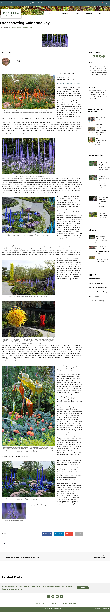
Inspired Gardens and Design (98, 292)
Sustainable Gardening (96, 301)
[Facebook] (94, 56)
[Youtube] (100, 56)
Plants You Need (94, 278)
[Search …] (107, 3)
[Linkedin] (103, 56)
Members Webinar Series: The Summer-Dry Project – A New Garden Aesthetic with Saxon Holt (104, 183)
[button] (53, 13)
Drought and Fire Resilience (98, 287)
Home (2, 27)
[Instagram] (97, 56)
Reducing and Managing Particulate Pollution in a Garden (103, 201)
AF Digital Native (105, 608)
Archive (7, 27)
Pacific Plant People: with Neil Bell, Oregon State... (102, 259)
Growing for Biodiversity (97, 283)
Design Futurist (94, 296)
